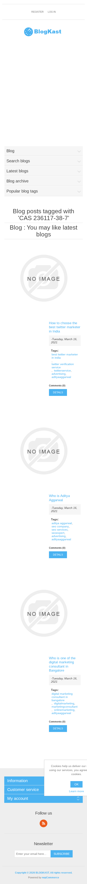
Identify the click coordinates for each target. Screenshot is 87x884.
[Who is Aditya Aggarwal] (43, 451)
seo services (60, 529)
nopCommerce (50, 877)
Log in (52, 11)
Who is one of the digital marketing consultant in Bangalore (62, 664)
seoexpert (58, 532)
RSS (43, 823)
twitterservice (62, 370)
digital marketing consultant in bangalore (62, 697)
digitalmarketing (64, 703)
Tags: (55, 350)
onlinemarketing (64, 709)
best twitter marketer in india (65, 356)
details (58, 392)
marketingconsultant (64, 706)
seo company (60, 526)
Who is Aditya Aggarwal (59, 498)
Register (37, 11)
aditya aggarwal (62, 523)
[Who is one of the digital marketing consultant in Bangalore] (43, 613)
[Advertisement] (43, 94)
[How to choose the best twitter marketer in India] (43, 278)
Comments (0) (57, 385)
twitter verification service (63, 365)
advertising (59, 373)
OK (76, 784)
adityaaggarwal (61, 377)
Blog (16, 227)
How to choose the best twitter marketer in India (64, 327)
